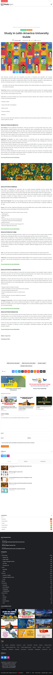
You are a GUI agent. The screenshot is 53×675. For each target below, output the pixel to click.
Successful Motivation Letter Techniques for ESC (20, 477)
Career (3, 523)
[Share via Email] (41, 371)
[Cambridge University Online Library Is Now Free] (4, 468)
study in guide (42, 363)
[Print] (44, 371)
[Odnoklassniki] (36, 72)
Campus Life (5, 557)
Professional (5, 589)
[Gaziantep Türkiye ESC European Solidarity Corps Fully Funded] (43, 633)
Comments (42, 461)
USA (4, 602)
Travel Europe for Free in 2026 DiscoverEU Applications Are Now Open (9, 408)
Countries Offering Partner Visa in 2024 (43, 407)
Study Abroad (20, 27)
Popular (9, 461)
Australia (4, 597)
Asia (4, 595)
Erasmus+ (4, 519)
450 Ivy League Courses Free (15, 471)
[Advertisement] (26, 16)
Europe (4, 599)
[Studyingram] (7, 4)
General (3, 529)
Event (4, 579)
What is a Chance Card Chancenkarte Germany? (20, 483)
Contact (50, 672)
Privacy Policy (38, 672)
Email (2, 437)
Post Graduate (6, 587)
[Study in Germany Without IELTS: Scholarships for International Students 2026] (26, 401)
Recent (25, 461)
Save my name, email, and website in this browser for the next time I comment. (18, 442)
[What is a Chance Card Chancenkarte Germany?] (4, 485)
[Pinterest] (26, 72)
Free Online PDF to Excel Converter (17, 488)
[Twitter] (17, 72)
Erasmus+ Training (7, 575)
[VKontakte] (32, 72)
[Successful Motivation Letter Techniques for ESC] (4, 479)
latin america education (13, 363)
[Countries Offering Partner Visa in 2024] (44, 401)
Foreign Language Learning (8, 561)
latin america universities (29, 363)
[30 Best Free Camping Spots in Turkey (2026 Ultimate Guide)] (9, 613)
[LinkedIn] (20, 72)
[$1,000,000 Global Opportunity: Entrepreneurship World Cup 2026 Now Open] (43, 613)
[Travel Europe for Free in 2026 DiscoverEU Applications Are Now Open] (9, 401)
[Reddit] (29, 72)
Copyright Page (44, 672)
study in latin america (26, 366)
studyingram (16, 40)
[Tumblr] (23, 72)
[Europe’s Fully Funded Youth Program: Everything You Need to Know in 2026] (26, 623)
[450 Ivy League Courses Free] (4, 473)
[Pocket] (39, 72)
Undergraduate (6, 591)
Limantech (21, 672)
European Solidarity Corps (8, 577)
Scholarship (4, 527)
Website (29, 437)
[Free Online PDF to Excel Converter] (4, 490)
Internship (5, 569)
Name (2, 433)
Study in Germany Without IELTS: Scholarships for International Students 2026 (24, 1)
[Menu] (51, 4)
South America (23, 29)
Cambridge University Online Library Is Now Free (20, 466)
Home (15, 27)
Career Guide (5, 559)
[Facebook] (14, 72)
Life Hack (5, 563)
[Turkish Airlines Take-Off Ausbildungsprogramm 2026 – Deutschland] (26, 633)
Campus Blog (4, 521)
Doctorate (5, 585)
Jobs (4, 571)
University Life (6, 565)
